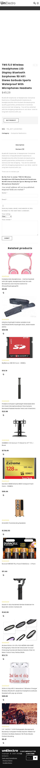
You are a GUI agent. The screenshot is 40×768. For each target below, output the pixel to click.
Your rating (6, 214)
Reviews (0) (20, 149)
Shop (10, 12)
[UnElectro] (8, 2)
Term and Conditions (9, 758)
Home (5, 12)
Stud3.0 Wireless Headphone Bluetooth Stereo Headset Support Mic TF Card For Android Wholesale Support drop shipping (37, 65)
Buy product (11, 120)
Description (20, 145)
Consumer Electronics (22, 12)
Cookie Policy (7, 763)
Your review (7, 219)
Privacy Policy (7, 760)
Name (4, 193)
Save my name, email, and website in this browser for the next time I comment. (17, 210)
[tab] (20, 145)
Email (4, 199)
